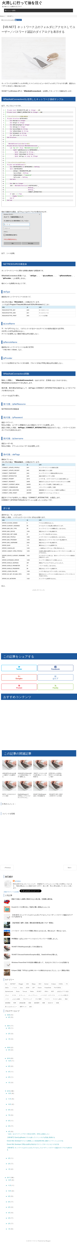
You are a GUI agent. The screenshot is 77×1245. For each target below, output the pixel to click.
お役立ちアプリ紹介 (63, 991)
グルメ (7, 995)
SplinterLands (9, 991)
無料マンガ (23, 1006)
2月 (9, 1034)
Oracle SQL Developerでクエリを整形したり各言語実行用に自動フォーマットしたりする (35, 1141)
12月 (9, 1061)
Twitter (19, 669)
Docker (46, 984)
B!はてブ (55, 677)
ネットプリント (33, 995)
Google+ (19, 678)
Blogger (21, 984)
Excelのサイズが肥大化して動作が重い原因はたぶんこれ (31, 907)
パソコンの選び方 (63, 995)
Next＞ (70, 868)
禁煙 (14, 1003)
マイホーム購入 (57, 999)
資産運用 (36, 1003)
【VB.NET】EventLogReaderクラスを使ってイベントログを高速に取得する (31, 1137)
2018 (9, 1091)
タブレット (22, 995)
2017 (9, 1177)
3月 (9, 1028)
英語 (66, 999)
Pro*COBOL (57, 988)
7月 (9, 1115)
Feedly (55, 688)
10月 (9, 1104)
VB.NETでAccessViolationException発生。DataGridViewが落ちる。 (35, 954)
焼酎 (43, 1003)
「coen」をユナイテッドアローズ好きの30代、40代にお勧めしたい (28, 1134)
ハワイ (7, 999)
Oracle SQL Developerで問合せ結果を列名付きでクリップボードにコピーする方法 (33, 1144)
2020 (9, 1047)
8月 (9, 1202)
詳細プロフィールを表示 (11, 892)
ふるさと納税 (16, 999)
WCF (52, 991)
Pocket (19, 688)
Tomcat (25, 991)
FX (67, 984)
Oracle (40, 988)
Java (21, 988)
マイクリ (47, 999)
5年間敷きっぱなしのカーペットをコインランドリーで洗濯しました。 (35, 939)
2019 (9, 1058)
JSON (27, 988)
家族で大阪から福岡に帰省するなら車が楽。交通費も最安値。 (33, 899)
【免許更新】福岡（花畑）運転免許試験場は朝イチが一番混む (33, 923)
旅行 (30, 1006)
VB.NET (19, 20)
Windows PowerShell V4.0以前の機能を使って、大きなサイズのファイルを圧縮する (40, 962)
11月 (9, 1099)
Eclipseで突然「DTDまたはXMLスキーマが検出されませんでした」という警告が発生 (41, 970)
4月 (9, 1072)
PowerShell (48, 988)
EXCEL (61, 984)
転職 (57, 1003)
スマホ (14, 995)
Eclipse (53, 984)
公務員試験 (22, 1003)
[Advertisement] (38, 605)
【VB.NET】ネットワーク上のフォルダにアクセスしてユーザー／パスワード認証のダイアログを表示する (42, 916)
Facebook (55, 669)
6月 (9, 1017)
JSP (33, 988)
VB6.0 (46, 991)
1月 (9, 1039)
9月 (9, 1066)
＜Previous (7, 868)
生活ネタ (50, 1003)
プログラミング (27, 999)
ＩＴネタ (14, 988)
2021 (9, 1026)
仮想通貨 (7, 1003)
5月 (9, 1050)
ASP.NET (13, 984)
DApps (34, 984)
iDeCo (7, 988)
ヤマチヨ (18, 881)
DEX (40, 984)
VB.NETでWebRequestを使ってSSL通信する (27, 947)
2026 (9, 1015)
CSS (27, 984)
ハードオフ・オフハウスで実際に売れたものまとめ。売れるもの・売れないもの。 (39, 931)
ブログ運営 (38, 999)
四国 (29, 1003)
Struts (18, 991)
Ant (6, 984)
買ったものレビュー (11, 1006)
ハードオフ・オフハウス (48, 995)
